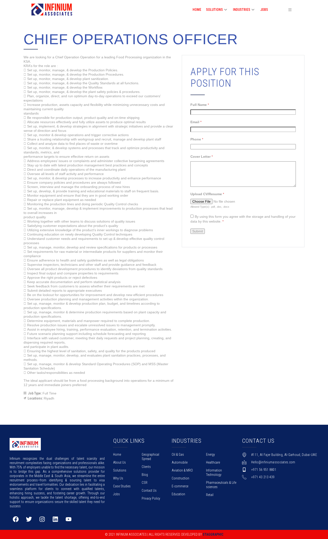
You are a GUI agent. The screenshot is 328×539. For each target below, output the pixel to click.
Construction (180, 478)
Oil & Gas (178, 454)
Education (178, 494)
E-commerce (180, 486)
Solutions (119, 470)
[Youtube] (68, 519)
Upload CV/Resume (207, 194)
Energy (210, 454)
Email (195, 122)
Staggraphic (213, 534)
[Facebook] (16, 519)
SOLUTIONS (214, 10)
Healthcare (213, 462)
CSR (144, 482)
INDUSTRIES (241, 10)
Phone (196, 139)
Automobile (180, 462)
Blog (145, 475)
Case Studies (122, 486)
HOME (197, 10)
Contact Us (149, 490)
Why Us (118, 478)
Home (117, 454)
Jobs (264, 10)
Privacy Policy (151, 498)
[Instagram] (42, 519)
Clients (146, 467)
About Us (119, 462)
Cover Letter (201, 156)
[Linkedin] (55, 519)
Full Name (199, 105)
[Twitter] (29, 519)
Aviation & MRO (182, 470)
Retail (209, 495)
